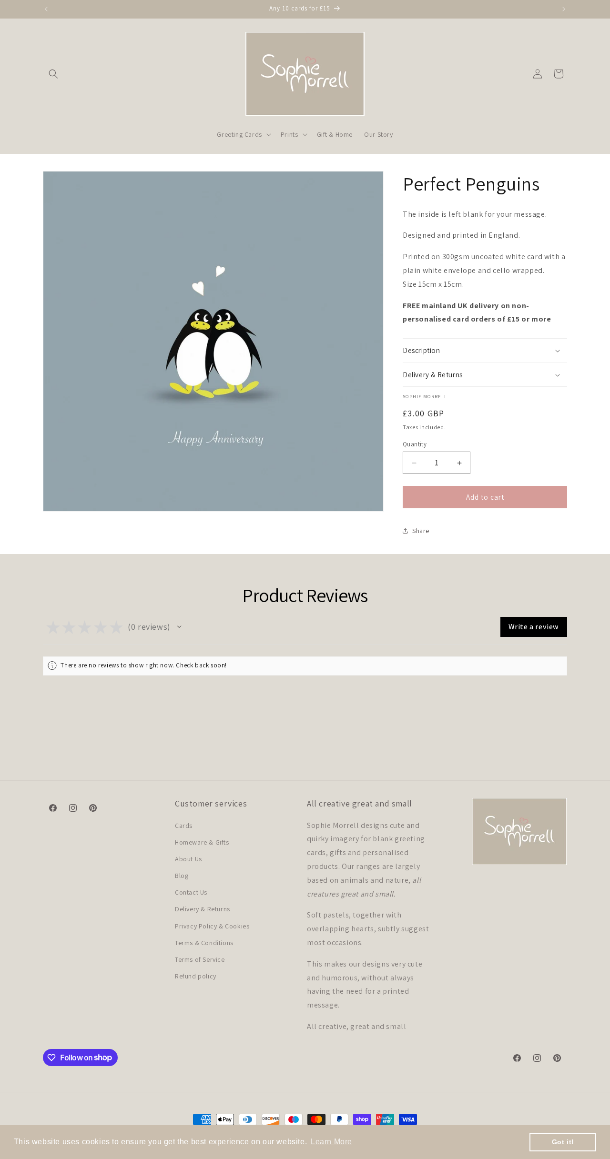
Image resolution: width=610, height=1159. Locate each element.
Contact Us (191, 892)
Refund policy (195, 976)
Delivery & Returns (202, 909)
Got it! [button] (563, 1142)
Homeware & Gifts (202, 842)
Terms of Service (200, 959)
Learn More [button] (331, 1142)
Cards (184, 825)
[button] (53, 73)
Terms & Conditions (204, 942)
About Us (188, 859)
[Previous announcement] (46, 9)
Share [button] (420, 530)
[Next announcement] (563, 9)
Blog (181, 875)
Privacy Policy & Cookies (212, 926)
